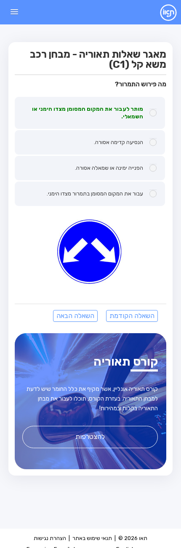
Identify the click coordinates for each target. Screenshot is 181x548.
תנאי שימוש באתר (92, 538)
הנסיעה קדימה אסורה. (118, 142)
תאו (162, 12)
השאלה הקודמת (131, 316)
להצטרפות (90, 437)
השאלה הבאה (75, 316)
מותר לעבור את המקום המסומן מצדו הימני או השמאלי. (87, 113)
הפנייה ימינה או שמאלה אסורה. (109, 168)
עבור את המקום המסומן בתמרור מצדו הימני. (95, 193)
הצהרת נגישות (50, 538)
